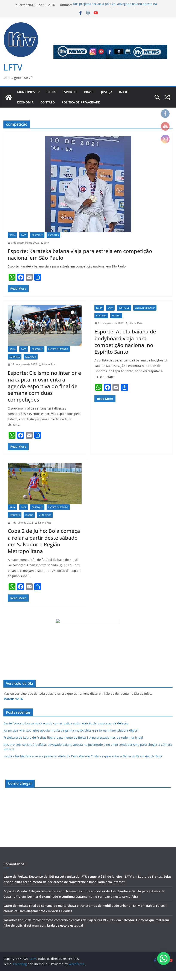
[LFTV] (8, 97)
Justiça (106, 92)
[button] (37, 92)
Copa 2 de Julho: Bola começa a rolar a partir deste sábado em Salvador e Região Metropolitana (44, 541)
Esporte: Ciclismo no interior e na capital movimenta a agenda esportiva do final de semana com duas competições (44, 386)
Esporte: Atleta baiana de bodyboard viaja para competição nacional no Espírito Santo (125, 341)
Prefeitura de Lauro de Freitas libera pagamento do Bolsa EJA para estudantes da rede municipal (73, 737)
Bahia (51, 92)
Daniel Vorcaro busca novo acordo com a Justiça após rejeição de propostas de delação (65, 723)
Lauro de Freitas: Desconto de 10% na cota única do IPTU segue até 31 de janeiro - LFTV (67, 876)
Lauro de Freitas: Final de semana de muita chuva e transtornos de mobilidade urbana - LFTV (71, 906)
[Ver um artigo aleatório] (167, 97)
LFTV (12, 67)
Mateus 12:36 (13, 699)
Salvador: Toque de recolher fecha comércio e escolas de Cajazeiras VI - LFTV (59, 920)
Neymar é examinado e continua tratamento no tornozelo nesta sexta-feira (82, 896)
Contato (47, 102)
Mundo (116, 315)
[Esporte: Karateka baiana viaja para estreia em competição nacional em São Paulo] (88, 184)
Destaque (37, 234)
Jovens (29, 514)
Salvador (30, 356)
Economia (25, 102)
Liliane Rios (48, 364)
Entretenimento (58, 348)
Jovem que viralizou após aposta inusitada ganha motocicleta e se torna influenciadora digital (70, 730)
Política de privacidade (81, 102)
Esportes (69, 92)
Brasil (89, 92)
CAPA (23, 234)
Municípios (26, 92)
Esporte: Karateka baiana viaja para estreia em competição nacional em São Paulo (80, 254)
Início (123, 92)
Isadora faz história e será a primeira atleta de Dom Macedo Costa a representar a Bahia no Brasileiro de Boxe (82, 756)
